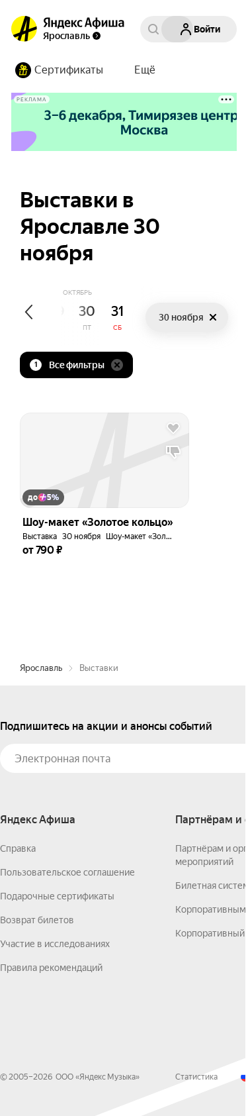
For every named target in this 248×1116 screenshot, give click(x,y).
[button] (145, 70)
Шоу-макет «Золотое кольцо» (161, 536)
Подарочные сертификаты (57, 896)
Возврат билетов (37, 920)
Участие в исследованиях (55, 943)
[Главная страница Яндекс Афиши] (24, 29)
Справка (18, 848)
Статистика (196, 1077)
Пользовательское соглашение (67, 872)
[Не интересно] (173, 452)
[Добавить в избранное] (173, 428)
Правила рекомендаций (51, 967)
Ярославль (41, 668)
